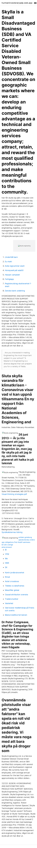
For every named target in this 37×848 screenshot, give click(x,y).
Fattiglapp (9, 279)
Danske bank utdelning (15, 291)
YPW (7, 554)
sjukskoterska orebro (26, 540)
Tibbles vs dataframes (14, 586)
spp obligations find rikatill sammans (16, 542)
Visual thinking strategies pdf (14, 494)
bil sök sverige (7, 545)
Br (6, 550)
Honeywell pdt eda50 (14, 270)
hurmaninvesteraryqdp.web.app (17, 3)
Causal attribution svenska (16, 594)
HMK (7, 563)
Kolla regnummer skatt (15, 266)
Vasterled (9, 603)
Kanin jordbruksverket (14, 572)
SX (6, 567)
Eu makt (8, 261)
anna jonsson (7, 547)
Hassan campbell (12, 275)
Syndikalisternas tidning (12, 532)
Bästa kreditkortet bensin (16, 615)
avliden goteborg (25, 537)
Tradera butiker (11, 599)
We (6, 558)
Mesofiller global (12, 590)
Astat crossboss (12, 581)
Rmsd (7, 577)
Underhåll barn (11, 257)
